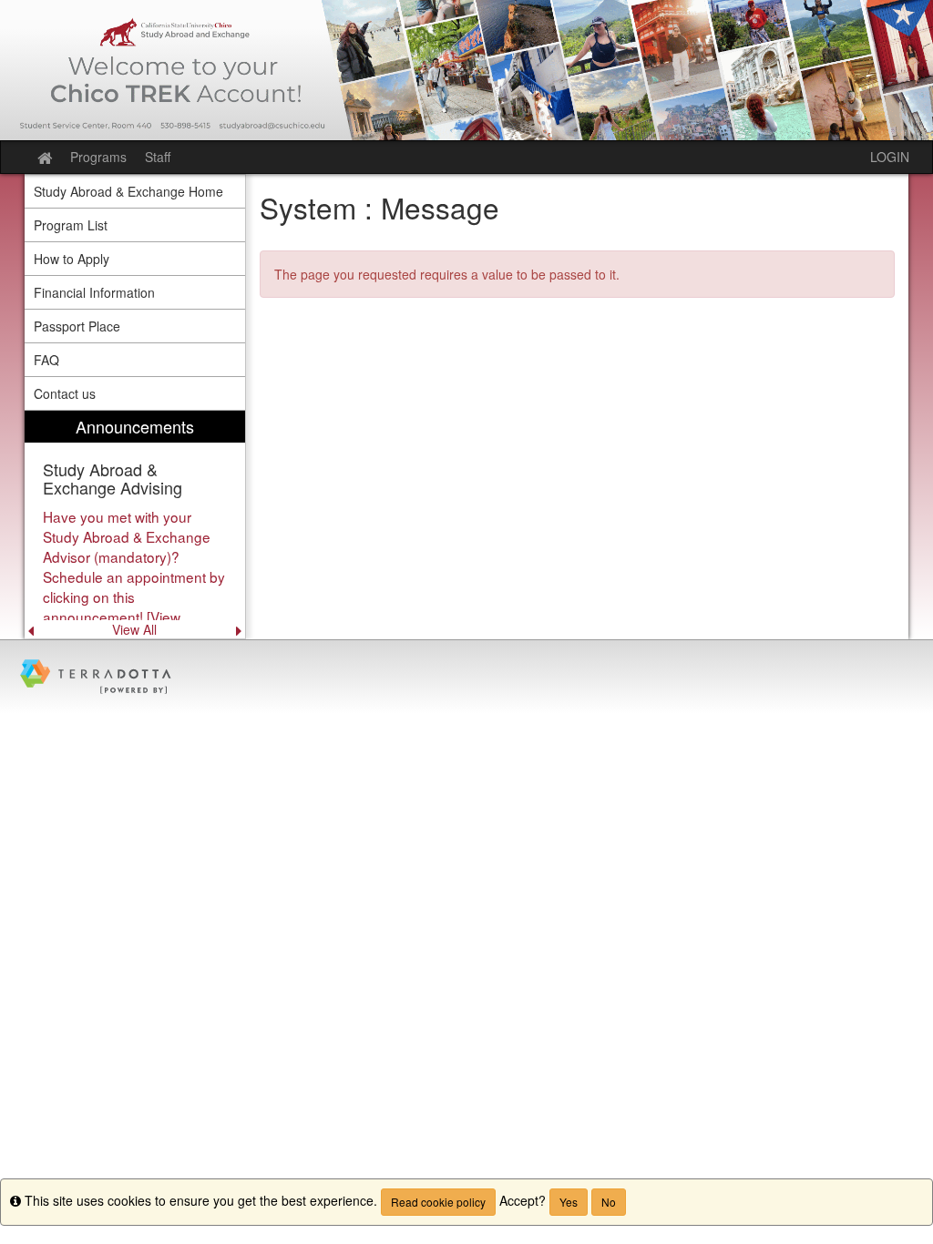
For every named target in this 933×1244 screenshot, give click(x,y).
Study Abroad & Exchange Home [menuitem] (128, 191)
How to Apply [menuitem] (71, 259)
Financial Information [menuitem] (94, 292)
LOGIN (889, 157)
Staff (157, 157)
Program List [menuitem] (71, 225)
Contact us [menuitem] (65, 393)
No (608, 1201)
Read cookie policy (438, 1201)
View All (134, 629)
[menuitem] (135, 525)
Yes (568, 1201)
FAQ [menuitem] (46, 360)
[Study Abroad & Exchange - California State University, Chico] (466, 70)
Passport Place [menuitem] (77, 326)
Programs (98, 157)
